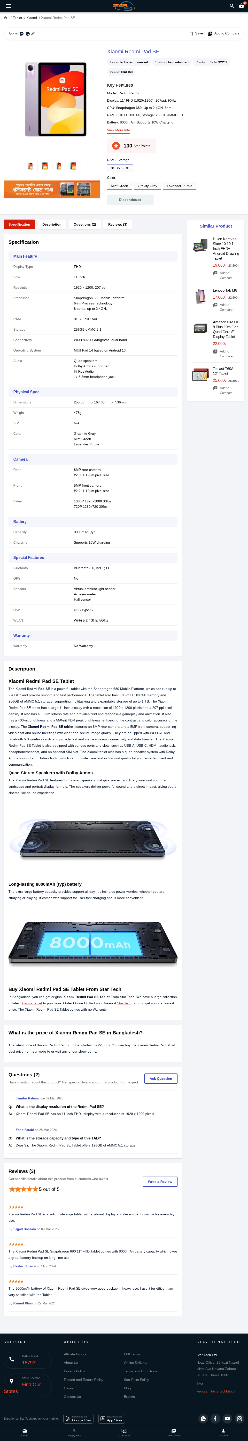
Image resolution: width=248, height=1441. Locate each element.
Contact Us (72, 1397)
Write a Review (160, 1182)
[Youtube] (227, 1419)
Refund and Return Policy (83, 1380)
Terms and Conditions (140, 1371)
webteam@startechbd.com (217, 1391)
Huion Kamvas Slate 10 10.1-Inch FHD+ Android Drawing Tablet (226, 248)
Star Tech (124, 1003)
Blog (127, 1388)
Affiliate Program (76, 1354)
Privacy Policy (74, 1371)
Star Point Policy (136, 1380)
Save (196, 33)
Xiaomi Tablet (32, 1003)
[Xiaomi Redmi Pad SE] (52, 99)
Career (69, 1388)
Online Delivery (135, 1363)
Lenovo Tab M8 (225, 290)
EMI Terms (132, 1354)
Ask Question (161, 1079)
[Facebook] (215, 1419)
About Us (71, 1363)
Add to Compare (224, 33)
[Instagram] (239, 1419)
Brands (129, 1397)
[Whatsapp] (203, 1419)
